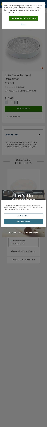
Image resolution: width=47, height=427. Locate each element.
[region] (23, 213)
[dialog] (23, 15)
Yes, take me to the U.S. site (23, 18)
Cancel (23, 24)
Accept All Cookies (23, 222)
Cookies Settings (23, 216)
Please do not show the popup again (24, 233)
